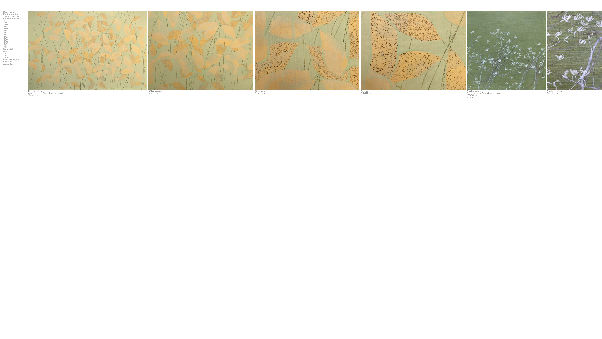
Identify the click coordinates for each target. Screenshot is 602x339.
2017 (5, 37)
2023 (5, 25)
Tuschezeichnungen (12, 16)
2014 (5, 43)
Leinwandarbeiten (12, 18)
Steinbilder (9, 49)
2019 (5, 33)
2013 (5, 45)
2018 (5, 35)
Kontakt (7, 61)
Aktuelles (8, 64)
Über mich (8, 12)
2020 (5, 31)
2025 (5, 20)
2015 (5, 41)
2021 (5, 29)
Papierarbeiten (11, 14)
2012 (5, 47)
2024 (5, 23)
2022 (5, 27)
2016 (5, 39)
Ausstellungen (11, 59)
